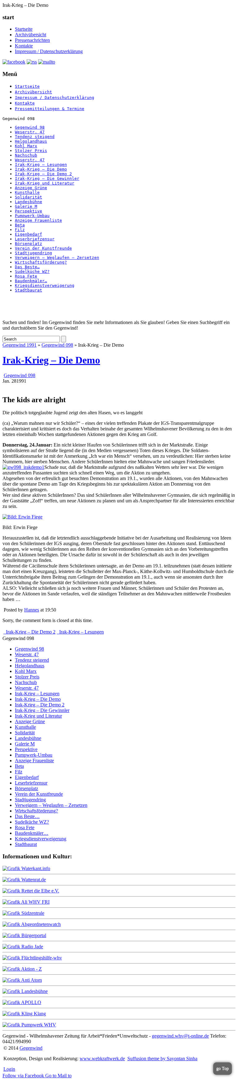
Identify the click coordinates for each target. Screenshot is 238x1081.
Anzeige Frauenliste (38, 220)
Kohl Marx (26, 146)
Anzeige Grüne (31, 187)
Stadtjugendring (33, 253)
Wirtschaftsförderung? (41, 262)
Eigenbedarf (28, 234)
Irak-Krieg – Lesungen (41, 164)
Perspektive (28, 211)
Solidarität (28, 197)
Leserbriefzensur (35, 239)
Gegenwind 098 (57, 345)
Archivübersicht (30, 34)
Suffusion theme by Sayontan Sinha (162, 1058)
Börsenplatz (28, 243)
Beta (20, 225)
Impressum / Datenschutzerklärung (49, 51)
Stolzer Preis (31, 150)
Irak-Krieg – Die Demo (41, 169)
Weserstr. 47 (30, 132)
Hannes (31, 609)
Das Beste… (27, 267)
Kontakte (24, 45)
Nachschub (26, 155)
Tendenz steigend (35, 136)
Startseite (24, 29)
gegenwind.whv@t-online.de (180, 1036)
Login (9, 1069)
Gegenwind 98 (30, 127)
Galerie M (26, 206)
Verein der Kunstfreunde (43, 248)
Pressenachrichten (32, 40)
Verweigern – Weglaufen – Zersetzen (57, 257)
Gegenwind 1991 (19, 345)
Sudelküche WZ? (32, 271)
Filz (20, 229)
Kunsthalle (27, 192)
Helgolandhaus (31, 141)
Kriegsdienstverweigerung (44, 285)
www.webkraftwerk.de (102, 1058)
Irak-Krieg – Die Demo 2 (43, 173)
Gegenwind (31, 1048)
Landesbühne (28, 201)
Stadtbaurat (28, 290)
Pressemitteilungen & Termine (49, 108)
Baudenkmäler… (31, 280)
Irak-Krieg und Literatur (44, 183)
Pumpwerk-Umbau (32, 215)
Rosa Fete (26, 276)
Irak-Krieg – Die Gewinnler (47, 178)
